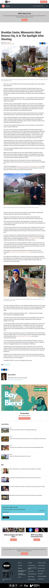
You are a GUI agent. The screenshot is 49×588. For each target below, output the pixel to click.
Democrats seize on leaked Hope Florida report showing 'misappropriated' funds (26, 447)
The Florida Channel (31, 565)
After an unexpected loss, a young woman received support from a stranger (25, 468)
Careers (19, 577)
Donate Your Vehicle (41, 562)
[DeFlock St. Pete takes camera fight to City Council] (5, 456)
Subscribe (24, 20)
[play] (3, 6)
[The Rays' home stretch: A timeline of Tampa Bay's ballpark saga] (5, 430)
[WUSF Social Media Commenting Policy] (37, 530)
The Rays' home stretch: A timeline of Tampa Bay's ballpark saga (23, 429)
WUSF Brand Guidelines (42, 576)
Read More (13, 539)
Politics (11, 436)
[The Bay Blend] (24, 398)
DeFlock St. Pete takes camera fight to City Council (20, 456)
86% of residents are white (34, 238)
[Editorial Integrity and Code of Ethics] (13, 530)
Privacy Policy (40, 573)
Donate (44, 1)
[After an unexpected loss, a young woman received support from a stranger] (5, 470)
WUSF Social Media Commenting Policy (37, 536)
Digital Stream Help (31, 579)
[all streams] (47, 6)
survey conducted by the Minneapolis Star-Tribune (29, 166)
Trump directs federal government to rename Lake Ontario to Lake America (25, 477)
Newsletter (20, 568)
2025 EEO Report (31, 576)
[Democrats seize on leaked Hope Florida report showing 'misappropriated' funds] (5, 447)
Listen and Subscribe (24, 418)
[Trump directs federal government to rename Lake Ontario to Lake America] (5, 479)
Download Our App (41, 568)
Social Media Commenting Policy (21, 574)
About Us (20, 562)
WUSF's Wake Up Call (24, 13)
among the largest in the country (24, 336)
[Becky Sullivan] (4, 376)
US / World (7, 364)
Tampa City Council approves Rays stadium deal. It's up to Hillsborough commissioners (28, 438)
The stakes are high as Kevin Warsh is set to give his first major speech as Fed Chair (27, 486)
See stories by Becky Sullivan (15, 379)
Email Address (6, 512)
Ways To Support (41, 570)
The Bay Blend (24, 413)
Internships (30, 562)
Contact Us (20, 565)
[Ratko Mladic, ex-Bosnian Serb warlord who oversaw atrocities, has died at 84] (5, 497)
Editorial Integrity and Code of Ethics (13, 536)
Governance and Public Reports (32, 568)
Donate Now (24, 553)
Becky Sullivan (8, 42)
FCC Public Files (31, 571)
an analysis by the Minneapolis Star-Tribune (20, 252)
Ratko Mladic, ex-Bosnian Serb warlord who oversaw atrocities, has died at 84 (26, 495)
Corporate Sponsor (41, 565)
